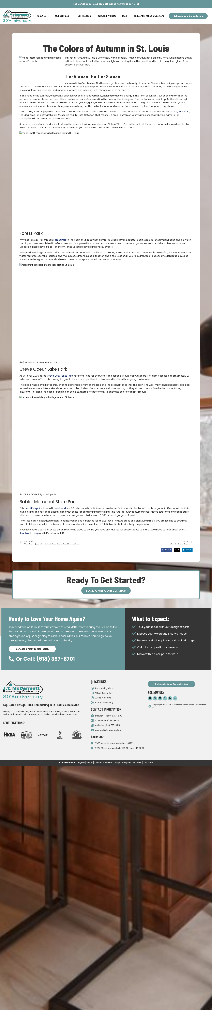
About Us (41, 15)
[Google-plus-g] (165, 698)
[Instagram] (155, 698)
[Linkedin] (160, 698)
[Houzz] (170, 698)
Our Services (62, 15)
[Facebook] (150, 698)
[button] (166, 550)
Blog (124, 15)
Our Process (84, 15)
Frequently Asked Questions (148, 15)
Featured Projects (107, 15)
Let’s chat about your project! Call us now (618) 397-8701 (106, 3)
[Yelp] (175, 698)
